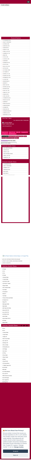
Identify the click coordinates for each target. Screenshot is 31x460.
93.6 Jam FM (5, 373)
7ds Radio (4, 295)
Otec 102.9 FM (6, 96)
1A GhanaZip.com (6, 40)
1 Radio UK (4, 336)
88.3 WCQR (4, 367)
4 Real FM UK (5, 361)
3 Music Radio (5, 357)
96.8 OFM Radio (5, 377)
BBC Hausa (5, 171)
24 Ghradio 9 (4, 291)
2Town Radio (4, 355)
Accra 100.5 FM (5, 312)
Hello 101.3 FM (6, 66)
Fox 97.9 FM (5, 64)
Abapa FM (4, 301)
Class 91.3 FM (6, 58)
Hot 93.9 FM (5, 68)
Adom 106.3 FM (6, 45)
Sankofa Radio (6, 105)
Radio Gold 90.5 (6, 103)
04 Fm (3, 328)
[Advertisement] (15, 20)
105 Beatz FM (5, 342)
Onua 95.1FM (5, 94)
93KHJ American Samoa (7, 375)
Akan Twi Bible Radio (8, 153)
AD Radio (4, 320)
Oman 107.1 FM (6, 92)
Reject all (15, 455)
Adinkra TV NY (6, 167)
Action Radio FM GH (6, 318)
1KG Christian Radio (6, 287)
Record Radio (5, 136)
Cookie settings (5, 5)
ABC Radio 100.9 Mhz (6, 308)
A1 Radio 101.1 (5, 299)
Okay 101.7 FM (6, 90)
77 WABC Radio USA (6, 365)
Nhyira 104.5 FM (6, 86)
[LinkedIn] (27, 325)
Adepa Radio (4, 322)
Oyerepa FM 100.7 (7, 97)
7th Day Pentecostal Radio (7, 297)
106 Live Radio (5, 344)
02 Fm (3, 271)
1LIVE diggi (4, 348)
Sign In (16, 137)
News (25, 136)
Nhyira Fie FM (6, 88)
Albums (3, 137)
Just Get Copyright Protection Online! (11, 259)
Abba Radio (4, 306)
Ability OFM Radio (7, 42)
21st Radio (4, 289)
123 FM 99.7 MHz (5, 281)
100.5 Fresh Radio (6, 338)
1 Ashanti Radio (5, 277)
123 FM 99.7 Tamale (6, 283)
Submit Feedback (10, 137)
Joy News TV (6, 71)
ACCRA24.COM (6, 43)
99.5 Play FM (5, 381)
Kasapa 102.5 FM (6, 75)
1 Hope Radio (5, 334)
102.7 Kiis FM (5, 340)
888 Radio (4, 369)
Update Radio (20, 136)
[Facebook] (21, 325)
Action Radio (4, 316)
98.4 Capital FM (5, 379)
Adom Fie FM (5, 47)
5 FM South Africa (5, 363)
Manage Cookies (19, 447)
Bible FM (5, 55)
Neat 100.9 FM (6, 84)
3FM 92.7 (4, 293)
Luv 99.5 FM (5, 79)
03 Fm (3, 273)
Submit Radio (12, 136)
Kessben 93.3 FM (6, 77)
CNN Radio (5, 60)
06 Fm (3, 330)
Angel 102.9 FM (6, 51)
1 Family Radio (5, 279)
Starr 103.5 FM (6, 112)
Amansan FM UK (6, 169)
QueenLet (5, 101)
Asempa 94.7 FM (6, 53)
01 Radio (4, 269)
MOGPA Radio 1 (6, 81)
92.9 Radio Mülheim (6, 371)
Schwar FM (5, 107)
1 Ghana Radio (5, 332)
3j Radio (4, 359)
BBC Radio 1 (6, 173)
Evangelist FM (6, 62)
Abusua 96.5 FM (5, 310)
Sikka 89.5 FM (6, 109)
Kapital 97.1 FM (6, 73)
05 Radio (4, 275)
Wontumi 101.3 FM (7, 114)
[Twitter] (24, 325)
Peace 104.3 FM (6, 99)
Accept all (15, 451)
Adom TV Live (6, 49)
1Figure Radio (5, 285)
